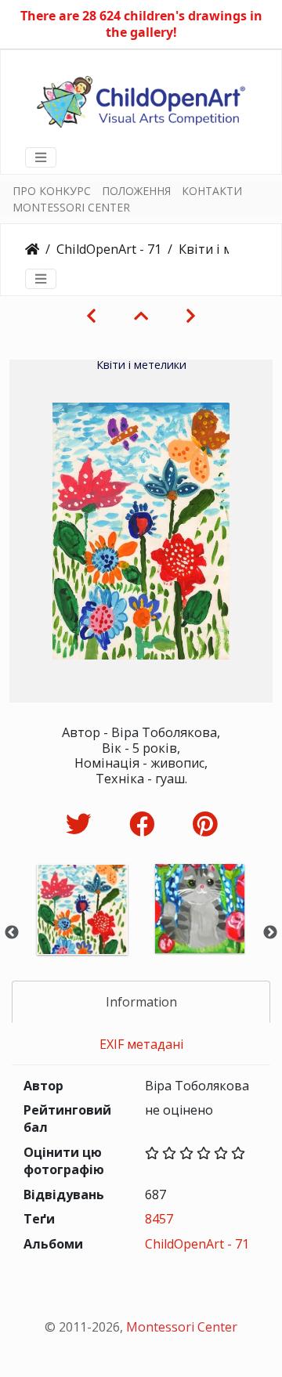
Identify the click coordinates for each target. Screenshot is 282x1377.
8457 (159, 1218)
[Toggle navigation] (40, 157)
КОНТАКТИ (212, 190)
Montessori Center (181, 1326)
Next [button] (270, 933)
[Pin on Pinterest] (205, 823)
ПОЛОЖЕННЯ (136, 190)
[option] (82, 930)
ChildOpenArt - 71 (108, 249)
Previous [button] (12, 933)
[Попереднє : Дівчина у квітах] (91, 316)
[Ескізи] (141, 316)
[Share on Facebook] (145, 823)
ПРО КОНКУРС (52, 190)
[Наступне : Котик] (191, 316)
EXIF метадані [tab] (141, 1044)
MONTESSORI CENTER (71, 207)
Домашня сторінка (32, 249)
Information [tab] (141, 1001)
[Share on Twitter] (82, 823)
